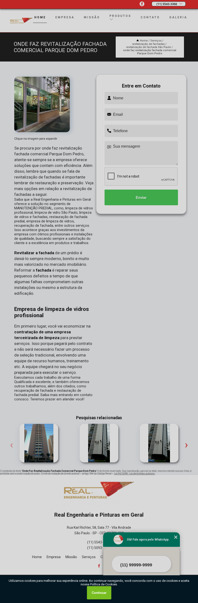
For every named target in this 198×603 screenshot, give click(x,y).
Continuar (99, 593)
